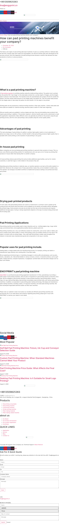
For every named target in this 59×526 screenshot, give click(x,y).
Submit (3, 522)
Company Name (4, 474)
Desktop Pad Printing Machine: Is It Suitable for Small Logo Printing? (28, 379)
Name (1, 459)
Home (1, 35)
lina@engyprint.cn (8, 5)
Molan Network (38, 444)
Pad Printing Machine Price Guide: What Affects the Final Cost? (27, 369)
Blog (5, 35)
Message (2, 479)
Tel (1, 469)
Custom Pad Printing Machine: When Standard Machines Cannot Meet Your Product (27, 359)
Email (1, 464)
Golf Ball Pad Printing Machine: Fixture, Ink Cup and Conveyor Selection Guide (29, 349)
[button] (29, 19)
